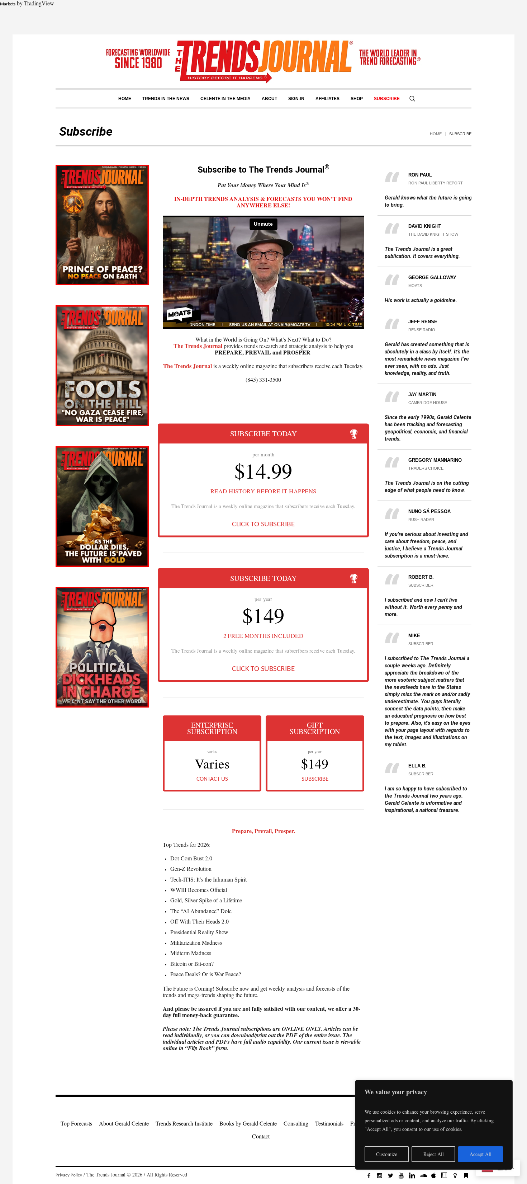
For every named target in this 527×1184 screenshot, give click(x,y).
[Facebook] (369, 1175)
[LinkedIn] (412, 1175)
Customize (386, 1154)
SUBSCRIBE (315, 779)
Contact (261, 1136)
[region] (434, 1125)
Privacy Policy (69, 1175)
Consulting (296, 1123)
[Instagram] (379, 1175)
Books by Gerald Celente (248, 1123)
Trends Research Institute (184, 1123)
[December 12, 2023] (102, 365)
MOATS (415, 285)
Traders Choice (425, 468)
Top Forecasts (76, 1123)
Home (436, 134)
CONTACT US (212, 779)
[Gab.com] (465, 1175)
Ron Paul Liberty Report (435, 183)
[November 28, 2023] (102, 647)
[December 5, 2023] (102, 506)
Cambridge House (427, 402)
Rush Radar (421, 519)
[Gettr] (455, 1175)
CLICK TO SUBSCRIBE (263, 524)
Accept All (481, 1154)
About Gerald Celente (124, 1123)
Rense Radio (421, 330)
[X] (390, 1175)
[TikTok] (444, 1175)
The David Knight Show (433, 234)
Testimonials (329, 1123)
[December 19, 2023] (102, 225)
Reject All (433, 1154)
